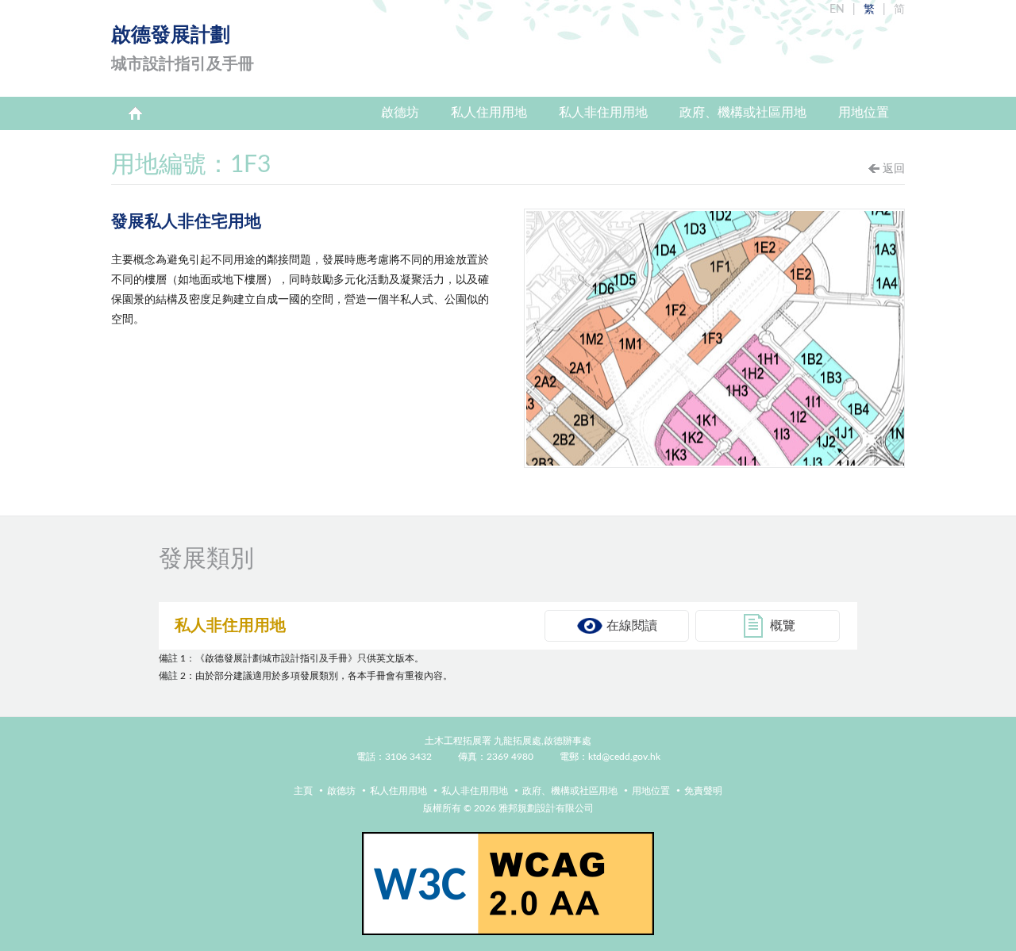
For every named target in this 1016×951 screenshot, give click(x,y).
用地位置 (863, 112)
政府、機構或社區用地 (742, 112)
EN (837, 9)
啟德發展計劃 (182, 48)
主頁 (135, 113)
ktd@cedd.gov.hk (624, 756)
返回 (894, 168)
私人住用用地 (489, 112)
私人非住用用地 (603, 112)
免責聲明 (703, 791)
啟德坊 (400, 112)
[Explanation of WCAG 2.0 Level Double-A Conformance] (508, 883)
